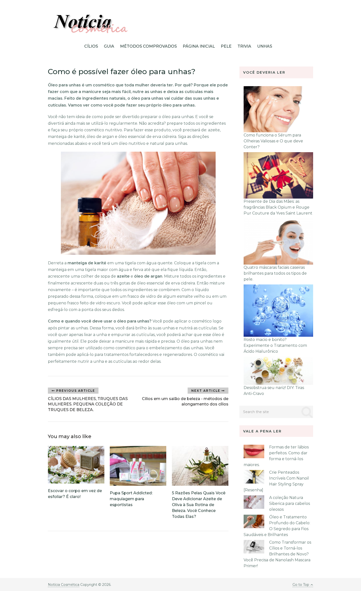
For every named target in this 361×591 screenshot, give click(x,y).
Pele (226, 46)
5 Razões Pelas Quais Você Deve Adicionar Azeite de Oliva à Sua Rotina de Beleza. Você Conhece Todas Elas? (198, 505)
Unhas (264, 46)
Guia (109, 46)
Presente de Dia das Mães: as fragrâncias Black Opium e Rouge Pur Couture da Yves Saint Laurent (278, 207)
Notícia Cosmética (63, 584)
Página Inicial (199, 46)
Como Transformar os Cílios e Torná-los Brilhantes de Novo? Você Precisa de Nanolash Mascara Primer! (277, 554)
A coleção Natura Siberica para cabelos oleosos (289, 503)
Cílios (91, 46)
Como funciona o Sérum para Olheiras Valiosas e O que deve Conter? (273, 141)
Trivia (244, 46)
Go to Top (300, 584)
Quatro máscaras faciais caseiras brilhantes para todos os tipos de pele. (275, 273)
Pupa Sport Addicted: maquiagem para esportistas (131, 499)
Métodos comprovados (148, 46)
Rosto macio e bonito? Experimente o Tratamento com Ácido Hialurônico (275, 345)
